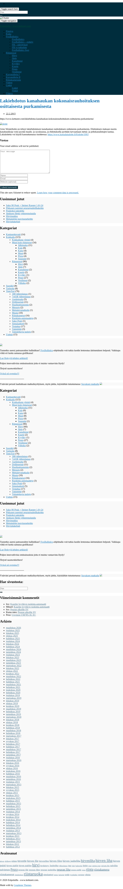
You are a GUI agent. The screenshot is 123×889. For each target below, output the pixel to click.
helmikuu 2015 (13, 806)
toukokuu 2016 (13, 771)
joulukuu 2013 (13, 830)
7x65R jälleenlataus (21, 296)
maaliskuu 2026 (13, 627)
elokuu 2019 (12, 703)
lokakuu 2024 (12, 644)
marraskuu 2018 (13, 717)
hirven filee (56, 860)
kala (73, 866)
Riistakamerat (18, 315)
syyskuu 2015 (12, 790)
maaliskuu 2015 (13, 803)
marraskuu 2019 (13, 698)
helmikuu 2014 (13, 825)
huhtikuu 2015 (13, 801)
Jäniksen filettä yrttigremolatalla (21, 213)
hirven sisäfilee (25, 866)
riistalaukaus (19, 875)
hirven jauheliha (71, 860)
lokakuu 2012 (12, 844)
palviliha (114, 866)
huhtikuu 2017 (13, 746)
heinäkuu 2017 (13, 744)
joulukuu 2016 (13, 757)
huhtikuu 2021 (13, 682)
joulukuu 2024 (13, 641)
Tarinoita (10, 288)
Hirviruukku (12, 216)
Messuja (16, 307)
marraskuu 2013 (13, 833)
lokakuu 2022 (12, 668)
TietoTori (10, 291)
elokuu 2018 (12, 722)
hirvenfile (22, 861)
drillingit (8, 861)
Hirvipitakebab (13, 221)
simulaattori (48, 875)
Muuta (15, 313)
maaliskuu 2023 (13, 660)
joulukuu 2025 (13, 630)
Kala (20, 248)
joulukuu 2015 (13, 782)
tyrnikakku (74, 875)
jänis (69, 866)
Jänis (14, 58)
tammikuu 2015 (13, 809)
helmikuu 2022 (13, 679)
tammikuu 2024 (13, 652)
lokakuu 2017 (12, 738)
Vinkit (15, 90)
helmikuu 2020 (13, 692)
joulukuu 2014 (13, 811)
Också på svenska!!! (9, 373)
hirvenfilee (44, 861)
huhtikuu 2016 (13, 774)
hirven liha (104, 860)
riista (89, 869)
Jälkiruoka (23, 245)
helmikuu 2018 (13, 733)
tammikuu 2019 (13, 714)
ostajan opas (96, 866)
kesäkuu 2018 (12, 725)
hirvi (36, 865)
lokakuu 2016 (12, 763)
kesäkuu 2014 (12, 817)
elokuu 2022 (12, 671)
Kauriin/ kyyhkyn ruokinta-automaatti (28, 604)
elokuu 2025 (12, 636)
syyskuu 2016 (12, 765)
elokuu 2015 (12, 792)
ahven (2, 861)
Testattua (16, 326)
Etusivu (9, 31)
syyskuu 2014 (12, 814)
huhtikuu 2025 (13, 638)
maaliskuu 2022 (13, 676)
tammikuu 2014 (13, 828)
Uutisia (9, 334)
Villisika (22, 283)
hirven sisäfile (12, 866)
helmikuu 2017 (13, 752)
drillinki (14, 861)
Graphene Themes (22, 885)
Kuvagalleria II (13, 77)
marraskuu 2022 (13, 665)
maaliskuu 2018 (13, 730)
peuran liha (63, 869)
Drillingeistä (18, 302)
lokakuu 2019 (12, 700)
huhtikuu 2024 (13, 646)
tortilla (67, 875)
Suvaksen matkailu (90, 384)
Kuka (8, 34)
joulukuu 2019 (13, 695)
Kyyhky (16, 63)
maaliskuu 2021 (13, 684)
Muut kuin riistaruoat (22, 242)
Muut (20, 253)
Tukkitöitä (17, 329)
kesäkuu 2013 (12, 836)
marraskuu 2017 (13, 736)
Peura (14, 69)
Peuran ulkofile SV (19, 609)
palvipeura (5, 869)
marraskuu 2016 (13, 760)
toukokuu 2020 (13, 690)
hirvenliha (88, 861)
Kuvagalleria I (13, 74)
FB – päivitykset (20, 44)
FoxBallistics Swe (20, 50)
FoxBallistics (12, 36)
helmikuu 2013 (13, 838)
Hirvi (14, 55)
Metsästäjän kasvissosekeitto (19, 219)
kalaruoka (78, 866)
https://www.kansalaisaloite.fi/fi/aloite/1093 (68, 134)
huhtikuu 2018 (13, 728)
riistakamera (101, 869)
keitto (85, 866)
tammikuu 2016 (13, 779)
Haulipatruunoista (20, 304)
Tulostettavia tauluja (21, 332)
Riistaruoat (11, 53)
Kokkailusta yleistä (21, 240)
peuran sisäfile (76, 870)
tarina (56, 875)
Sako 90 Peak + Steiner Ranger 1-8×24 (24, 205)
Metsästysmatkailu (20, 310)
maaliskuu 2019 (13, 709)
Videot (9, 82)
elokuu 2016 (12, 768)
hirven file (32, 860)
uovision (81, 875)
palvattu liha (105, 866)
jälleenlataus (63, 866)
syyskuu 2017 (12, 741)
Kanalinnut (17, 61)
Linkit (9, 85)
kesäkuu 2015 (12, 795)
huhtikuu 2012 (13, 847)
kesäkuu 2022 (12, 673)
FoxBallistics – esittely (22, 42)
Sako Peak (17, 321)
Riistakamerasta (13, 80)
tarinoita (61, 875)
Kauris (15, 66)
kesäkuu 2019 (12, 706)
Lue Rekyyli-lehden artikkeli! (14, 358)
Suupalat (22, 258)
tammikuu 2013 (13, 841)
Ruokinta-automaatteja (22, 318)
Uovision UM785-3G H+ (24, 615)
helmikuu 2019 (13, 711)
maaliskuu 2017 (13, 749)
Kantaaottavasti (13, 234)
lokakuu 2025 (12, 633)
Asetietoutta (17, 299)
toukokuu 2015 (13, 798)
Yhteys (9, 93)
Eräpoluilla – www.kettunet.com (15, 26)
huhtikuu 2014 (13, 822)
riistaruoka (33, 873)
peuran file (23, 870)
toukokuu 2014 (13, 820)
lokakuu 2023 (12, 657)
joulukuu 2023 (13, 654)
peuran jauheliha (48, 870)
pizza (84, 870)
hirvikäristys (44, 866)
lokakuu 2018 (12, 719)
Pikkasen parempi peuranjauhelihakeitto (25, 208)
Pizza (20, 256)
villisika (87, 875)
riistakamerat (7, 874)
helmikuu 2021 (13, 687)
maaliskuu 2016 (13, 776)
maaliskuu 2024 (13, 649)
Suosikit (10, 286)
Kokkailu (10, 237)
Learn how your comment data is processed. (58, 192)
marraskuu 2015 (13, 784)
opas (90, 866)
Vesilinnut (16, 71)
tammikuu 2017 (13, 755)
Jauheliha (54, 865)
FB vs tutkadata (19, 47)
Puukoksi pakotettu (15, 211)
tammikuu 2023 (13, 663)
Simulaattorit (18, 323)
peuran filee (34, 870)
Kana (20, 250)
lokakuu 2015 (12, 787)
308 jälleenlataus (20, 294)
